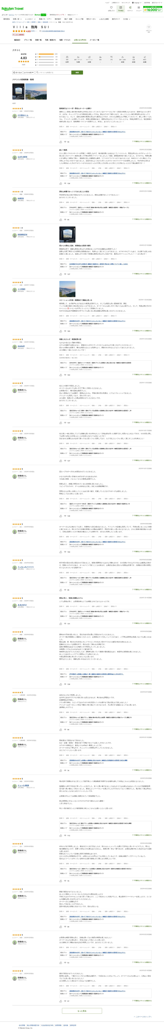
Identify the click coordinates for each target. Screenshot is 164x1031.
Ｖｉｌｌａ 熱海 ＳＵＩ (31, 27)
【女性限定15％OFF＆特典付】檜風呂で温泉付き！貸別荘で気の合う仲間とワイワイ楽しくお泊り (98, 264)
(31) (50, 40)
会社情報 (22, 1025)
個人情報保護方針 (33, 1025)
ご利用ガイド (115, 2)
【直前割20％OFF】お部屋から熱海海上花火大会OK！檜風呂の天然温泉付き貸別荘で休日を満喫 (98, 760)
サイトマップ (126, 2)
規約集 (65, 1025)
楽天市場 (147, 2)
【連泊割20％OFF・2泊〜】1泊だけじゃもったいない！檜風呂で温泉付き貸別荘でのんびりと (97, 132)
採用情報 (58, 1025)
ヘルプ (107, 2)
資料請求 (73, 1025)
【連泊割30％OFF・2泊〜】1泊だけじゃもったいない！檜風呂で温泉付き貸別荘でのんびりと (97, 952)
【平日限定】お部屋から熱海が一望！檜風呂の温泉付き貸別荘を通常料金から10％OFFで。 (96, 674)
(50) (80, 40)
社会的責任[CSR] (47, 1025)
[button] (18, 91)
